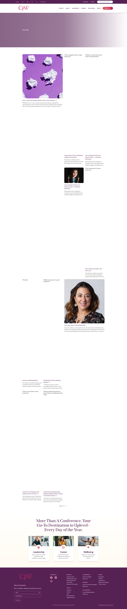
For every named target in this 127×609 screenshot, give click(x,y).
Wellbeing (91, 8)
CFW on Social (102, 584)
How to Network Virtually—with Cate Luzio (93, 269)
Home (17, 1)
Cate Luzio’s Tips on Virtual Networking (74, 325)
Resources (85, 578)
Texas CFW (69, 582)
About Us (69, 590)
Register (109, 9)
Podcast (101, 578)
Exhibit (93, 1)
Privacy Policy (102, 605)
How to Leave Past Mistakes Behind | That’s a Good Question (38, 100)
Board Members (70, 595)
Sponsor (85, 1)
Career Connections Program (90, 584)
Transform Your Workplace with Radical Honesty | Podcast (30, 493)
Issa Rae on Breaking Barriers (30, 380)
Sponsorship (102, 580)
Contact (69, 592)
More (98, 8)
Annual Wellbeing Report (89, 592)
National (44, 2)
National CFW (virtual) (72, 584)
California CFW (70, 577)
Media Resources (71, 597)
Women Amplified (87, 577)
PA (33, 2)
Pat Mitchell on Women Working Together (51, 381)
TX (37, 2)
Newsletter (101, 577)
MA (28, 2)
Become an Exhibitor (104, 582)
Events (61, 8)
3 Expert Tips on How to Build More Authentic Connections (73, 156)
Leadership (75, 8)
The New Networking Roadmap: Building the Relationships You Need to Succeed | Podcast (53, 493)
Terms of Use (110, 605)
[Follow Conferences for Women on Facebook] (51, 577)
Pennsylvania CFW (71, 580)
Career (83, 8)
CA (23, 2)
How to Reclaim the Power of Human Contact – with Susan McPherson (93, 157)
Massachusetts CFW (72, 578)
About (68, 8)
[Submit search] (98, 1)
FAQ (68, 594)
